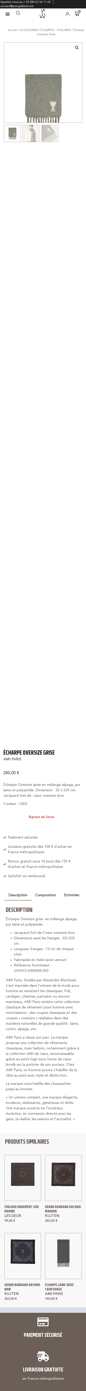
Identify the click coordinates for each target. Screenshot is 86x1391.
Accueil (12, 30)
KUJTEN (52, 1216)
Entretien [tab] (71, 895)
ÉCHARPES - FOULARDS (56, 30)
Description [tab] (18, 895)
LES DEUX (12, 1216)
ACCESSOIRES (28, 30)
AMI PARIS (12, 759)
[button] (7, 13)
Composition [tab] (45, 895)
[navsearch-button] (18, 14)
